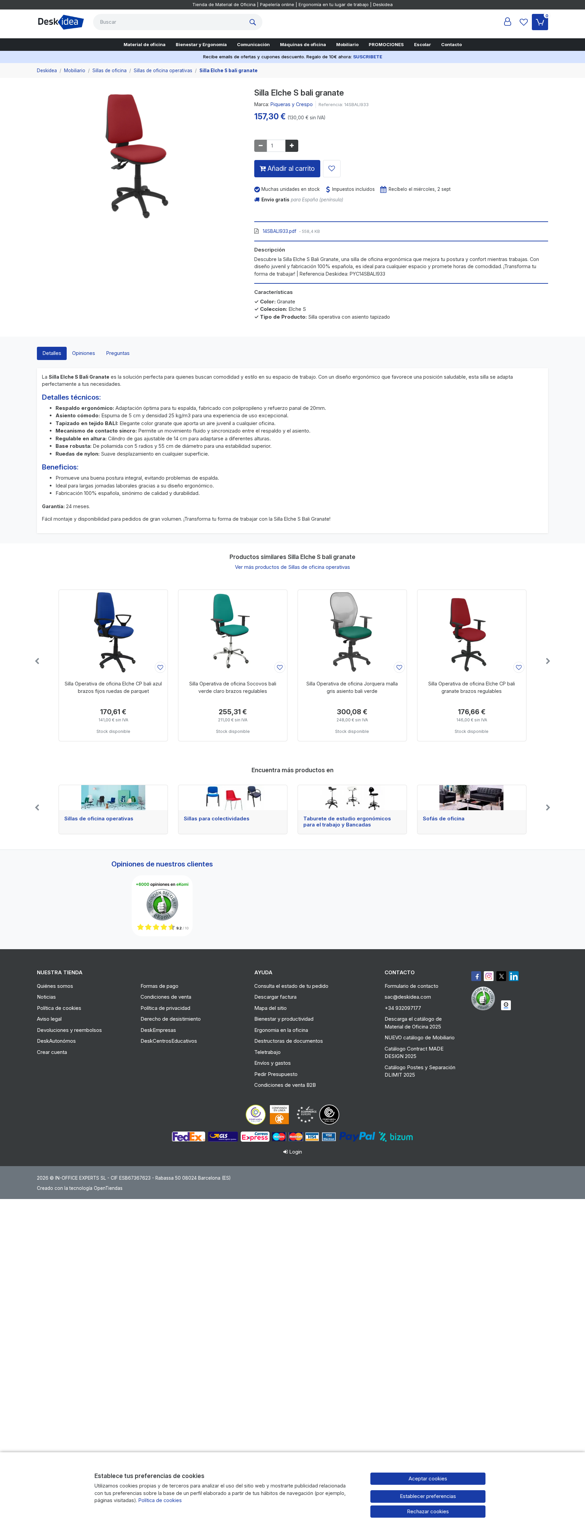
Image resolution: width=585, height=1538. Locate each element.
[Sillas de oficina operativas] (113, 797)
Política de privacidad (165, 1008)
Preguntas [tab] (118, 353)
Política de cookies (59, 1008)
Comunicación (253, 44)
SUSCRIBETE (367, 56)
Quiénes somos (55, 986)
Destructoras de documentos (288, 1041)
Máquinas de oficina (303, 44)
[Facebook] (476, 976)
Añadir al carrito (290, 168)
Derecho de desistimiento (170, 1019)
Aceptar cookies (428, 1478)
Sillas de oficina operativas (98, 819)
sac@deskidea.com (408, 997)
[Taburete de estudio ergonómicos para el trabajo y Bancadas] (352, 797)
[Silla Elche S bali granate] (140, 158)
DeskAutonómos (56, 1041)
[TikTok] (514, 976)
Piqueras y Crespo (291, 104)
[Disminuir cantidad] (260, 146)
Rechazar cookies (428, 1511)
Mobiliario (347, 44)
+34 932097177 (403, 1008)
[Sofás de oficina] (471, 797)
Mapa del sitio (270, 1008)
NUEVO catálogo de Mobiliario (420, 1037)
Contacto (451, 44)
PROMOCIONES (386, 44)
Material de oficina (145, 44)
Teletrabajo (267, 1052)
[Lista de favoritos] (524, 22)
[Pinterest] (484, 998)
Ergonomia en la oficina (281, 1030)
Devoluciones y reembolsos (69, 1030)
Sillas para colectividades (217, 819)
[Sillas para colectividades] (232, 797)
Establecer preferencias (428, 1496)
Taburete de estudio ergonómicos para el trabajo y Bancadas (347, 822)
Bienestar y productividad (283, 1019)
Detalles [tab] (51, 353)
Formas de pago (159, 986)
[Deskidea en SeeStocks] (506, 1005)
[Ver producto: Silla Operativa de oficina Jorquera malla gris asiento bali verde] (352, 632)
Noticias (46, 997)
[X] (501, 976)
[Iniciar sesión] (507, 22)
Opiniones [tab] (83, 353)
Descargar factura (275, 997)
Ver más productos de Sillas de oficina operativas (292, 567)
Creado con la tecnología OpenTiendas (80, 1188)
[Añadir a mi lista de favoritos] (332, 168)
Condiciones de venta (165, 997)
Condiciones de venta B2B (285, 1085)
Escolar (422, 44)
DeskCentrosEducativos (168, 1041)
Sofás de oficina (443, 819)
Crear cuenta (52, 1052)
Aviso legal (49, 1019)
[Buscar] (254, 22)
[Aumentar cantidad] (291, 146)
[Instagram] (489, 976)
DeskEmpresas (158, 1030)
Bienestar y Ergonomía (201, 44)
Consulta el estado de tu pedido (291, 986)
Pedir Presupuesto (276, 1074)
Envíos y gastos (272, 1063)
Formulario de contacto (411, 986)
